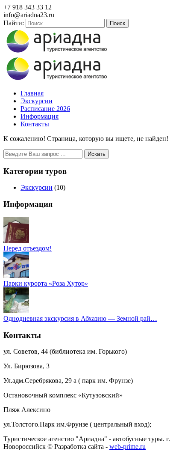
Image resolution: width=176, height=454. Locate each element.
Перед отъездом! (27, 248)
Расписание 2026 (45, 108)
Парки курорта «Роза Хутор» (45, 283)
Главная (32, 93)
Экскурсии (37, 101)
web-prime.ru (127, 446)
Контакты (35, 124)
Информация (40, 116)
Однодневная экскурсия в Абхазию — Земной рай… (80, 318)
